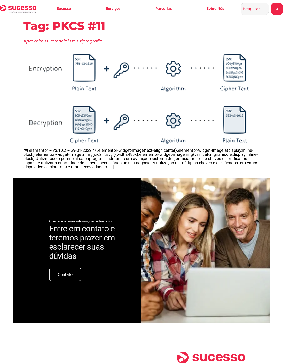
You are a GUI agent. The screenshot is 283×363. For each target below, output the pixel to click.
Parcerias (163, 9)
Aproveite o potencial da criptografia (63, 41)
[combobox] (255, 9)
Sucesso (64, 9)
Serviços (113, 9)
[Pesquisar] (277, 9)
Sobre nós (215, 9)
